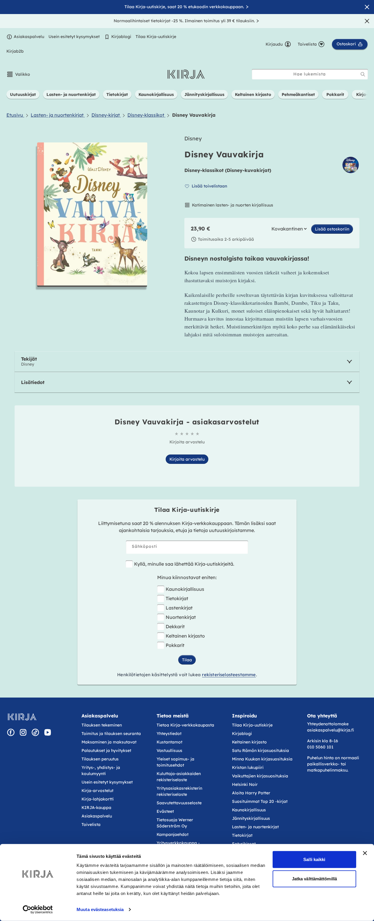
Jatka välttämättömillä (314, 878)
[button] (18, 74)
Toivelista (91, 824)
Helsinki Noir (245, 784)
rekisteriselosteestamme (229, 674)
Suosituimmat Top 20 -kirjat (260, 801)
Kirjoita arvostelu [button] (187, 459)
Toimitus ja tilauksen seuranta (111, 733)
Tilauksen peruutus (100, 759)
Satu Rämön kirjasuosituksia (260, 750)
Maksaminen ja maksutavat (109, 742)
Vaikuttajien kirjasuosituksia (260, 776)
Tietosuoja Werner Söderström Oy (175, 823)
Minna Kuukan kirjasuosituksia (262, 759)
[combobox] (310, 74)
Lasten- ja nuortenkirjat (255, 826)
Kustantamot (169, 742)
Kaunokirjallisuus (185, 589)
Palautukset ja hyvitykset (106, 750)
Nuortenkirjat (181, 617)
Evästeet (165, 811)
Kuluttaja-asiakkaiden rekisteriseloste (179, 776)
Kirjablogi (121, 36)
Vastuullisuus (169, 750)
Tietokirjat (177, 598)
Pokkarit (175, 645)
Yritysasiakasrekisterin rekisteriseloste (179, 791)
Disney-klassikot (204, 170)
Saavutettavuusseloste (179, 802)
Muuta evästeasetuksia (100, 909)
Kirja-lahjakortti (98, 799)
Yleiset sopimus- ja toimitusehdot (175, 762)
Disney (193, 138)
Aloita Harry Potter (251, 793)
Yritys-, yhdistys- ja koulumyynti (101, 770)
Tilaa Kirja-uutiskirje (156, 36)
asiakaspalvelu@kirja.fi (330, 730)
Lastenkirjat (179, 608)
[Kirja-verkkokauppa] (22, 717)
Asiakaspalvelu (29, 36)
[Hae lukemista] (363, 74)
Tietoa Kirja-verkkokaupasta (185, 725)
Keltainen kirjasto (185, 636)
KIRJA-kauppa (96, 807)
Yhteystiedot (169, 733)
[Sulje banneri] (365, 853)
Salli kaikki (314, 859)
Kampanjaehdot (172, 834)
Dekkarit (175, 626)
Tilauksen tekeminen (102, 725)
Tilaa (187, 659)
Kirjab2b (15, 51)
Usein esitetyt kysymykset (74, 36)
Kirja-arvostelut (97, 790)
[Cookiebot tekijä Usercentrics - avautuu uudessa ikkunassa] (37, 909)
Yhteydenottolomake (328, 724)
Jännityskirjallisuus (251, 818)
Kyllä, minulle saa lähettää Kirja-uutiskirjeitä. (184, 564)
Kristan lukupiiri (248, 767)
